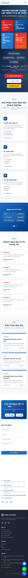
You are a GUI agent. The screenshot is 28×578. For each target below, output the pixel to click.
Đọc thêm (21, 348)
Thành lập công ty (5, 530)
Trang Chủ (3, 544)
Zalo (20, 415)
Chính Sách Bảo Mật (5, 549)
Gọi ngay (10, 415)
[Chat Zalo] (24, 564)
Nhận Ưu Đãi (15, 86)
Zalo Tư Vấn (15, 81)
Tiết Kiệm (15, 62)
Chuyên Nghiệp (15, 53)
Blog (2, 545)
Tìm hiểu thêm (7, 138)
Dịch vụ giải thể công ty (6, 531)
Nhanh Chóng (10, 57)
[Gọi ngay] (24, 573)
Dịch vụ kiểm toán (5, 535)
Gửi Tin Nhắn (14, 452)
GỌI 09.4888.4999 (15, 76)
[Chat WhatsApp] (24, 569)
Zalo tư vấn (22, 16)
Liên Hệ (3, 547)
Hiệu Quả (21, 57)
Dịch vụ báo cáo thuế (6, 533)
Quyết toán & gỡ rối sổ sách (7, 537)
